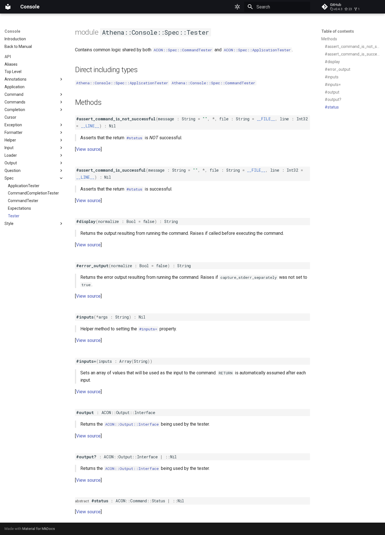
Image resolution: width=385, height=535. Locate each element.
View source (88, 149)
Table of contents (337, 31)
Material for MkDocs (38, 529)
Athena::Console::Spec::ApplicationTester (122, 82)
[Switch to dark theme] (237, 6)
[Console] (8, 6)
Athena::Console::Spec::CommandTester (213, 82)
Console (12, 31)
